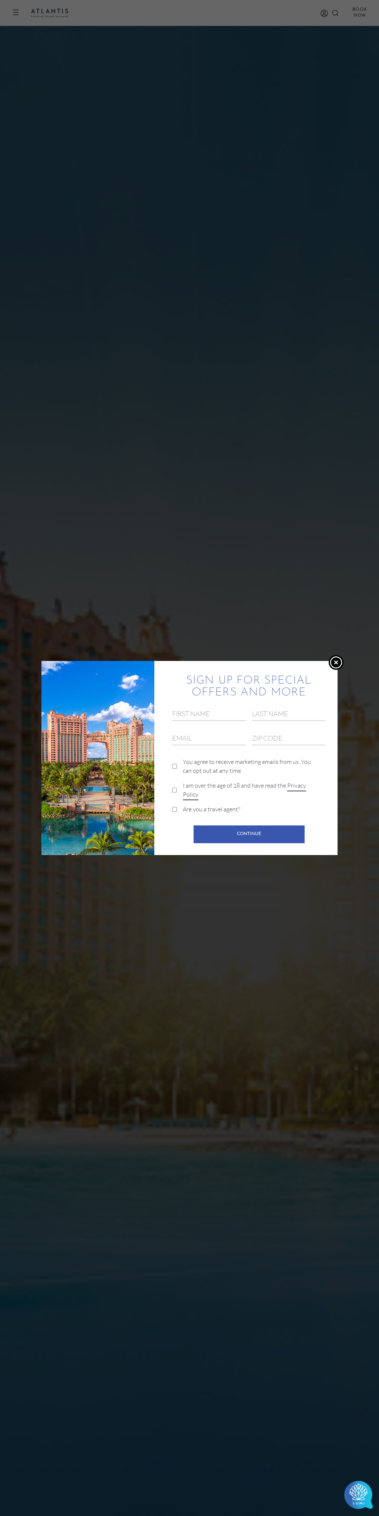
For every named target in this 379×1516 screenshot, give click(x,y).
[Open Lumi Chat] (358, 1495)
